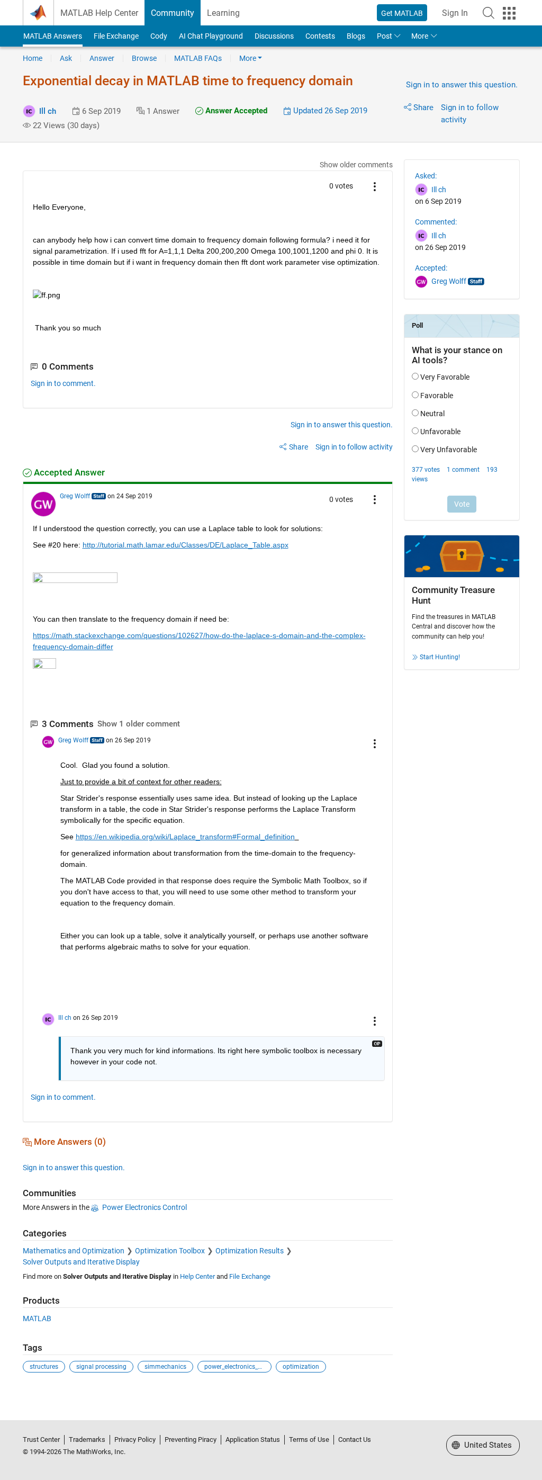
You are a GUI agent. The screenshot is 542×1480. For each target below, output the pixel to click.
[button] (488, 12)
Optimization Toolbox (170, 1250)
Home (32, 58)
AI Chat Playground (211, 36)
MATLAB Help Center (99, 13)
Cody (158, 36)
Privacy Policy (135, 1439)
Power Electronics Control (144, 1207)
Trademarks (87, 1439)
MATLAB (37, 1318)
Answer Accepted (235, 110)
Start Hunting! (440, 657)
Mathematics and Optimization (73, 1250)
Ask (66, 58)
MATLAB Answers (52, 36)
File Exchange (116, 36)
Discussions (274, 36)
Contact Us (354, 1439)
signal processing (101, 1366)
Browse (144, 58)
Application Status (252, 1439)
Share (423, 107)
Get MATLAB (402, 13)
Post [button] (384, 36)
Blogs (356, 36)
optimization (301, 1366)
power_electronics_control (238, 1366)
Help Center (197, 1276)
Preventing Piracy (190, 1439)
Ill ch (47, 111)
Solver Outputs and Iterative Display (81, 1262)
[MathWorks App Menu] (509, 13)
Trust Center (41, 1439)
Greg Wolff (75, 496)
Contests (320, 36)
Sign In (455, 13)
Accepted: (431, 268)
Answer (101, 58)
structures (44, 1366)
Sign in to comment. (63, 383)
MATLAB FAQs (198, 58)
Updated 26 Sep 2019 (329, 110)
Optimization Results (249, 1250)
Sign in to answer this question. (462, 84)
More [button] (419, 36)
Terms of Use (309, 1439)
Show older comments (356, 164)
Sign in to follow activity (354, 447)
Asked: (426, 176)
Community (172, 13)
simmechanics (165, 1366)
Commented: (436, 222)
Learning (223, 13)
